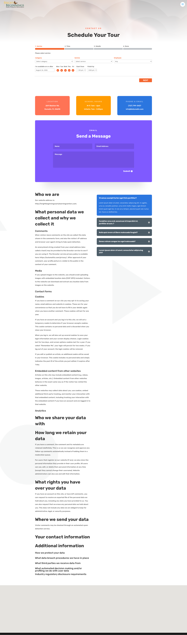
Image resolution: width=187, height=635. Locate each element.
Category (38, 58)
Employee (117, 58)
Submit (126, 171)
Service (77, 58)
